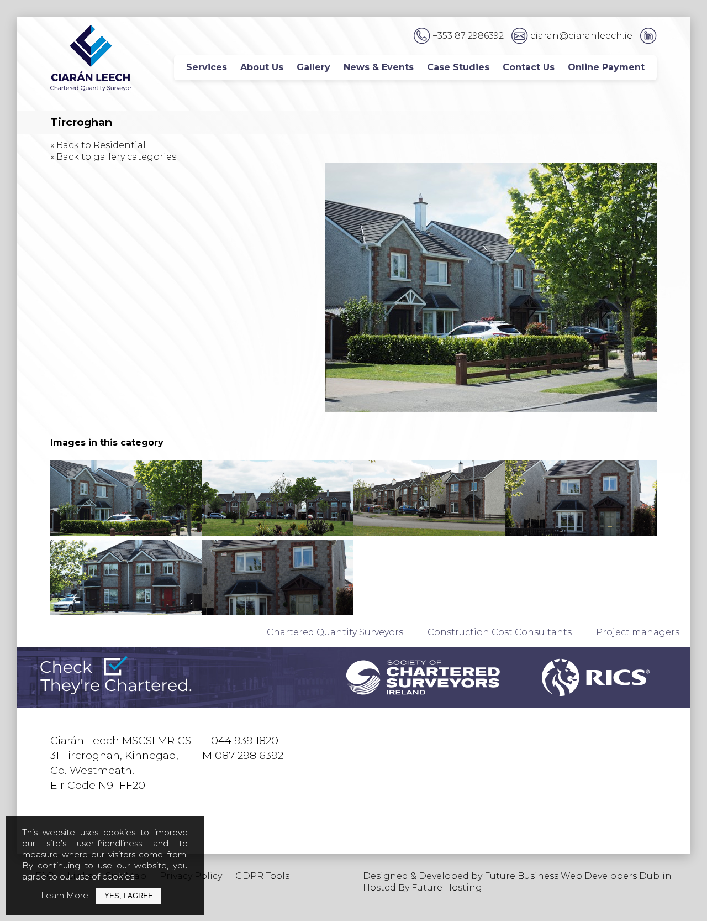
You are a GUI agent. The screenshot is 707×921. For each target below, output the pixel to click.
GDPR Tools (262, 876)
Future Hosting (446, 887)
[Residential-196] (278, 498)
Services (206, 67)
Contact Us (529, 67)
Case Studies (458, 67)
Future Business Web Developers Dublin (578, 876)
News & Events (379, 67)
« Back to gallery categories (113, 156)
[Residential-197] (278, 577)
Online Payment (606, 67)
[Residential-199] (126, 577)
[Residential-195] (429, 498)
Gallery (313, 67)
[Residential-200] (581, 498)
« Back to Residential (98, 145)
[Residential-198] (126, 498)
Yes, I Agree (128, 896)
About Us (261, 67)
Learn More (64, 895)
